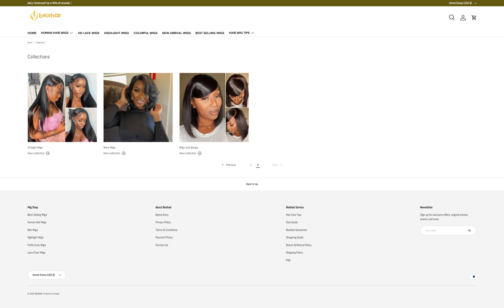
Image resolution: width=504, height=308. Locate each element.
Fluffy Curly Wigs (37, 245)
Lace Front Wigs (36, 252)
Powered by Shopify (51, 293)
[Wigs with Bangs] (214, 107)
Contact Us (162, 245)
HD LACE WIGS (88, 33)
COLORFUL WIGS (146, 33)
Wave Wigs (109, 147)
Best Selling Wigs (37, 215)
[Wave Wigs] (138, 107)
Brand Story (162, 215)
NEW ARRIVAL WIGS (176, 33)
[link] (278, 164)
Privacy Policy (163, 222)
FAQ (288, 260)
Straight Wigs (35, 147)
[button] (474, 17)
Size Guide (292, 222)
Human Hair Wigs (37, 222)
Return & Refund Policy (299, 245)
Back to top (252, 184)
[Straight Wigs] (62, 107)
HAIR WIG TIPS (239, 33)
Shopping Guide (294, 237)
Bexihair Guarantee (296, 230)
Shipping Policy (294, 252)
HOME (32, 33)
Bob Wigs (33, 230)
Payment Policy (164, 237)
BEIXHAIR (38, 293)
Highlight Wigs (36, 237)
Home (30, 42)
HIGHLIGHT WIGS (116, 33)
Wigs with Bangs (188, 147)
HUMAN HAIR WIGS (55, 33)
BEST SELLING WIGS (209, 33)
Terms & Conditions (167, 230)
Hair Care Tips (293, 215)
